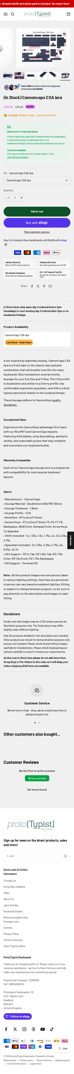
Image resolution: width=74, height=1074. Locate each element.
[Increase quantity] (21, 197)
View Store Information (18, 157)
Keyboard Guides (13, 911)
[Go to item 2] (19, 76)
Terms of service (44, 1060)
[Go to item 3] (31, 76)
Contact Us (10, 880)
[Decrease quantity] (8, 197)
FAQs (6, 892)
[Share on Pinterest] (44, 286)
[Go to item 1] (8, 76)
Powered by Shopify (45, 1056)
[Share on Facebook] (32, 286)
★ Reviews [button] (71, 540)
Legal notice (35, 1063)
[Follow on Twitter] (15, 1029)
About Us (9, 899)
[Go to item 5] (54, 76)
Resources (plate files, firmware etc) (16, 919)
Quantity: (9, 190)
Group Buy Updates (14, 886)
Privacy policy (26, 1060)
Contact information (16, 1063)
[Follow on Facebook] (6, 1029)
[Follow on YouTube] (42, 1029)
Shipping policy (62, 1060)
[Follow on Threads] (33, 1029)
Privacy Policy (11, 933)
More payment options (37, 232)
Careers (8, 927)
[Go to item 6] (65, 76)
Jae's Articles (11, 905)
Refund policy (10, 1060)
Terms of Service (13, 940)
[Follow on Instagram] (24, 1029)
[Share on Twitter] (38, 286)
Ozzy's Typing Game (14, 946)
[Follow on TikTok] (51, 1029)
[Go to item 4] (42, 76)
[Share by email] (50, 286)
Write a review (37, 778)
